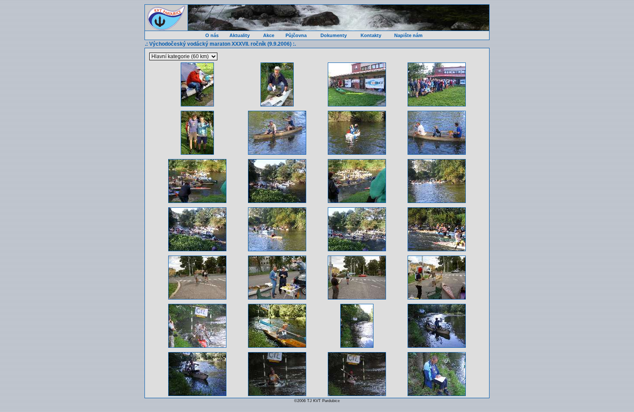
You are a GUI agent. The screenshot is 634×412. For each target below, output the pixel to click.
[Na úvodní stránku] (166, 18)
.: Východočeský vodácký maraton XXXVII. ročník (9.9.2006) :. (220, 44)
